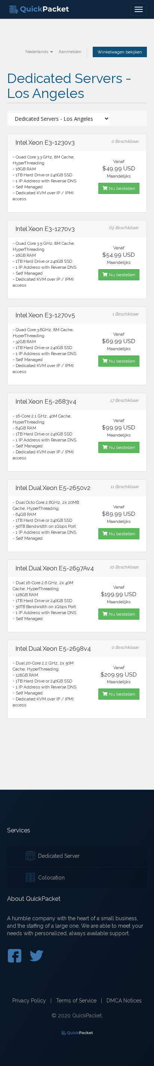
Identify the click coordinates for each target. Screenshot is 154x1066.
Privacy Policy (29, 1001)
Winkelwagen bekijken (120, 52)
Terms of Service (76, 1001)
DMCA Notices (124, 1001)
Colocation (50, 878)
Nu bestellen (121, 188)
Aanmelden (70, 51)
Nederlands (37, 51)
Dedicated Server (57, 856)
